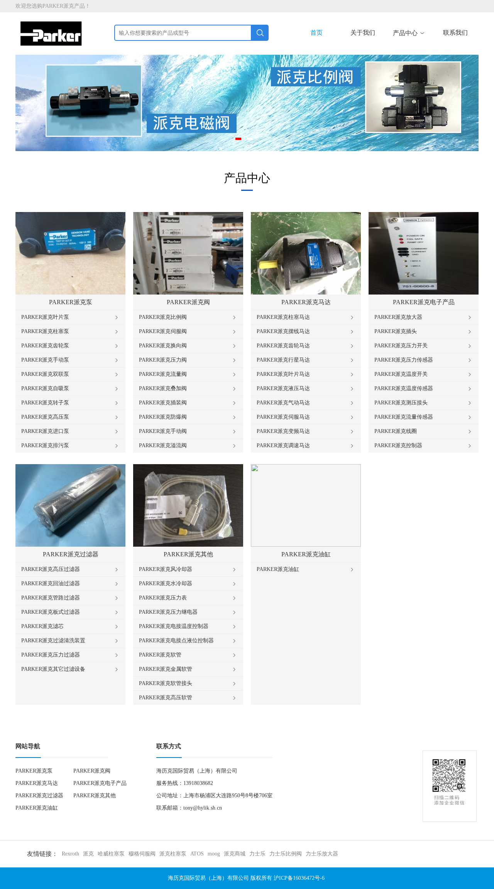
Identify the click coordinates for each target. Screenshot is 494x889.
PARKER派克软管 (188, 655)
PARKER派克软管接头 (188, 683)
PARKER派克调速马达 (306, 446)
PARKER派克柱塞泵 (70, 331)
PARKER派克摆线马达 (306, 331)
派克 (88, 854)
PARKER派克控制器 (423, 446)
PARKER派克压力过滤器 (70, 655)
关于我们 (362, 32)
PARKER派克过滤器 (39, 795)
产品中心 (409, 33)
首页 (316, 32)
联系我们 (455, 32)
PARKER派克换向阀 (188, 346)
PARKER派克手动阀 (188, 431)
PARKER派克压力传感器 (423, 360)
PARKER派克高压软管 (188, 698)
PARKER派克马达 (36, 783)
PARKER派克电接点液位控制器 (188, 641)
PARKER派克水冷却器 (188, 584)
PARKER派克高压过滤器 (70, 569)
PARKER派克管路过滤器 (70, 598)
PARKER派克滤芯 (70, 626)
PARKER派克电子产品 (100, 783)
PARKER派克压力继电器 (188, 612)
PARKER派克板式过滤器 (70, 612)
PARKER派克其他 (94, 795)
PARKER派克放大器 (423, 317)
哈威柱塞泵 (111, 854)
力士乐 (257, 854)
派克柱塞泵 (172, 854)
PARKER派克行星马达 (306, 360)
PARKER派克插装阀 (188, 403)
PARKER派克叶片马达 (306, 374)
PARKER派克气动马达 (306, 403)
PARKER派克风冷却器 (188, 569)
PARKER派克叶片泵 (70, 317)
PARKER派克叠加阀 (188, 389)
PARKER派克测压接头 (423, 403)
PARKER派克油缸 (306, 569)
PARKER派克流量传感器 (423, 417)
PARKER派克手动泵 (70, 360)
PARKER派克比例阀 (188, 317)
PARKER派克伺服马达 (306, 417)
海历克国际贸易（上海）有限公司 (208, 878)
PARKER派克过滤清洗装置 (70, 641)
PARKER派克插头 (423, 331)
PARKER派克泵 (33, 771)
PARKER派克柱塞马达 (306, 317)
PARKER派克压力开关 (423, 346)
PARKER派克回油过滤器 (70, 584)
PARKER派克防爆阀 (188, 417)
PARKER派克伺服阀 (188, 331)
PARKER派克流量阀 (188, 374)
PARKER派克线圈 (423, 431)
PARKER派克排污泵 (70, 446)
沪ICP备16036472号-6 (299, 878)
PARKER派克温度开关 (423, 374)
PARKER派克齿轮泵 (70, 346)
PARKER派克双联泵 (70, 374)
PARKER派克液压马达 (306, 389)
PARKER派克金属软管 (188, 669)
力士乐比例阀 (285, 854)
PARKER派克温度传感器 (423, 389)
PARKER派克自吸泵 (70, 389)
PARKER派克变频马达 (306, 431)
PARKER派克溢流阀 (188, 446)
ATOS (197, 854)
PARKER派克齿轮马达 (306, 346)
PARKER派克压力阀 (188, 360)
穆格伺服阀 (142, 854)
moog (214, 854)
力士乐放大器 (322, 854)
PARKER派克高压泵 (70, 417)
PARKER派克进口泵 (70, 431)
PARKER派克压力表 (188, 598)
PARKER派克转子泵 (70, 403)
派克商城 (234, 854)
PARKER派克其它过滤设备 (70, 669)
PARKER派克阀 (91, 771)
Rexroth (70, 854)
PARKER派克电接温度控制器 (188, 626)
